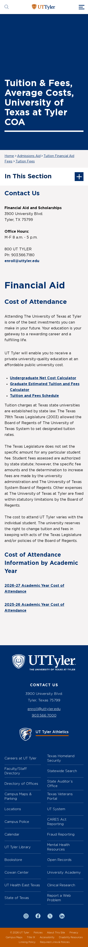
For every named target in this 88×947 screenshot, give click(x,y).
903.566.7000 (44, 715)
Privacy (73, 932)
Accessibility (47, 937)
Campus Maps (14, 937)
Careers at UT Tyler (21, 758)
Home (9, 156)
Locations (13, 809)
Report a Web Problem (59, 898)
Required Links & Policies (54, 942)
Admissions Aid (29, 156)
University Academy (64, 872)
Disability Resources (71, 937)
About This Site (56, 932)
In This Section (28, 176)
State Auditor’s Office (60, 784)
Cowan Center (17, 872)
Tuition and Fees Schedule (34, 396)
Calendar (12, 834)
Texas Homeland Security (60, 758)
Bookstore (13, 859)
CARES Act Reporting (56, 822)
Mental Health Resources (58, 847)
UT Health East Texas (22, 885)
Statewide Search (62, 771)
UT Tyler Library (18, 847)
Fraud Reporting (60, 834)
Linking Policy (27, 942)
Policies (38, 932)
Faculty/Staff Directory (16, 771)
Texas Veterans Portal (60, 796)
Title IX (31, 937)
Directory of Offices (21, 783)
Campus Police (17, 821)
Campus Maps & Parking (18, 796)
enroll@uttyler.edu (44, 709)
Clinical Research (61, 885)
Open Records (59, 859)
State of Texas (17, 897)
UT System (56, 809)
